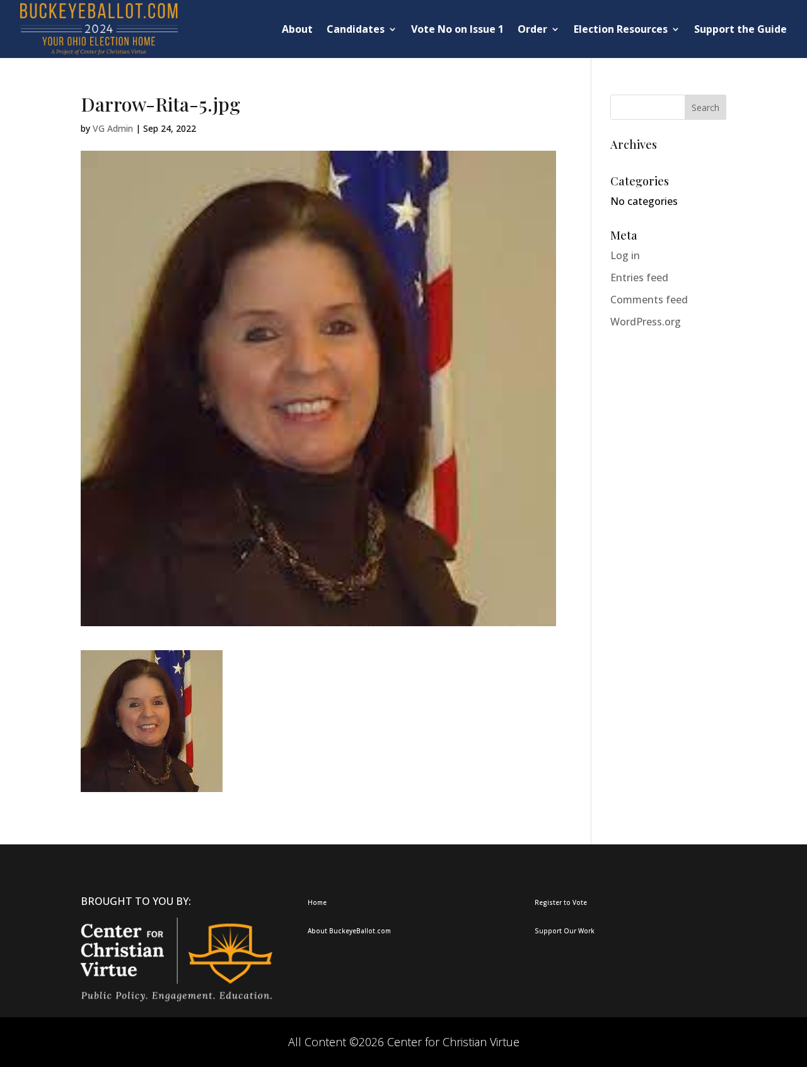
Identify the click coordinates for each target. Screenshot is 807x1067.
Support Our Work (565, 930)
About (297, 29)
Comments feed (649, 299)
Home (317, 902)
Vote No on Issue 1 (457, 29)
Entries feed (639, 277)
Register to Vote (561, 902)
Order (532, 29)
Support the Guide (740, 29)
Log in (625, 255)
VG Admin (113, 128)
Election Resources (621, 29)
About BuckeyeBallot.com (349, 930)
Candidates (356, 29)
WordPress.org (645, 322)
